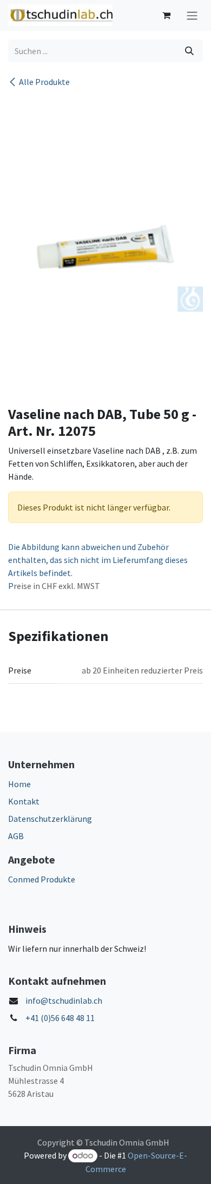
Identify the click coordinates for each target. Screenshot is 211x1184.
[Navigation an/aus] (192, 15)
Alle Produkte (44, 81)
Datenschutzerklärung (50, 818)
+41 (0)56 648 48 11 (60, 1017)
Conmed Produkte (41, 879)
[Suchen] (189, 51)
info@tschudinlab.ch (63, 1000)
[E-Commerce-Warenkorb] (166, 15)
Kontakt (23, 801)
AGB (16, 835)
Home (19, 784)
